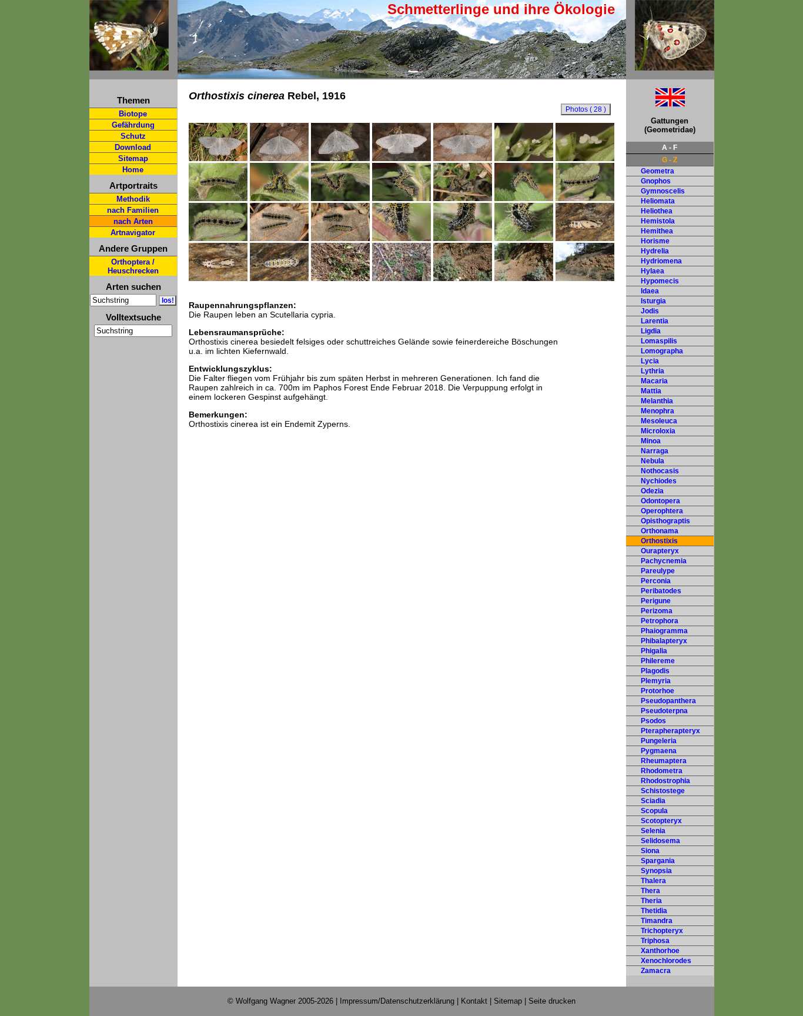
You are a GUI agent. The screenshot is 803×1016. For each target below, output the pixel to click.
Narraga (654, 451)
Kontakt (474, 1001)
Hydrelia (655, 251)
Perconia (656, 581)
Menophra (657, 411)
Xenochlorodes (666, 961)
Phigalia (654, 651)
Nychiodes (659, 481)
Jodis (650, 311)
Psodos (653, 721)
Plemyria (656, 681)
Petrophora (659, 621)
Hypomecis (660, 281)
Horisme (655, 241)
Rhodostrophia (665, 781)
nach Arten (133, 221)
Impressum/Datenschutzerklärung (397, 1001)
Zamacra (656, 971)
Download (133, 147)
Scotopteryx (661, 821)
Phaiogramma (664, 631)
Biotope (133, 113)
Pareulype (658, 571)
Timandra (656, 921)
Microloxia (658, 431)
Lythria (652, 371)
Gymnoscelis (663, 191)
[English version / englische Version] (655, 103)
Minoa (651, 441)
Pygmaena (659, 751)
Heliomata (658, 201)
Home (132, 169)
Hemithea (657, 231)
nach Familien (133, 210)
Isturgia (653, 301)
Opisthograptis (665, 521)
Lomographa (662, 351)
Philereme (658, 661)
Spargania (658, 861)
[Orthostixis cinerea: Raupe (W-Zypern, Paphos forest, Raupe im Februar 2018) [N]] (279, 238)
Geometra (657, 171)
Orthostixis (659, 541)
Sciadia (653, 801)
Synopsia (656, 871)
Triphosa (655, 941)
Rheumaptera (664, 761)
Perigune (656, 601)
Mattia (651, 391)
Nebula (652, 461)
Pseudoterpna (664, 711)
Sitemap (133, 158)
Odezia (652, 491)
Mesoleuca (659, 421)
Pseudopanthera (668, 701)
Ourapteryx (660, 551)
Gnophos (656, 181)
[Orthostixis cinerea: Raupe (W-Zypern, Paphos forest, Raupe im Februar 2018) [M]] (218, 198)
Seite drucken (552, 1001)
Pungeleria (659, 741)
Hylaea (652, 271)
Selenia (653, 831)
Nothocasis (660, 471)
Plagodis (655, 671)
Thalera (653, 881)
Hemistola (658, 221)
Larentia (654, 321)
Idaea (650, 291)
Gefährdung (133, 125)
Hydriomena (661, 261)
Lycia (650, 361)
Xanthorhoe (660, 951)
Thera (650, 891)
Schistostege (663, 791)
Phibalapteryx (664, 641)
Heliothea (656, 211)
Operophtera (662, 511)
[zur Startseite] (129, 65)
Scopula (654, 811)
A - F (669, 147)
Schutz (133, 136)
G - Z (669, 160)
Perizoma (656, 611)
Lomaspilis (659, 341)
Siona (650, 851)
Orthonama (659, 531)
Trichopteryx (662, 931)
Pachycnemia (664, 561)
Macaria (654, 381)
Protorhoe (657, 691)
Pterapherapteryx (670, 731)
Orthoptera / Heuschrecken (133, 266)
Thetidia (654, 911)
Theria (651, 901)
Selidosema (660, 841)
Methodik (133, 199)
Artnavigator (133, 232)
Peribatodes (661, 591)
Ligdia (651, 331)
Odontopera (660, 501)
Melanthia (657, 401)
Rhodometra (661, 771)
